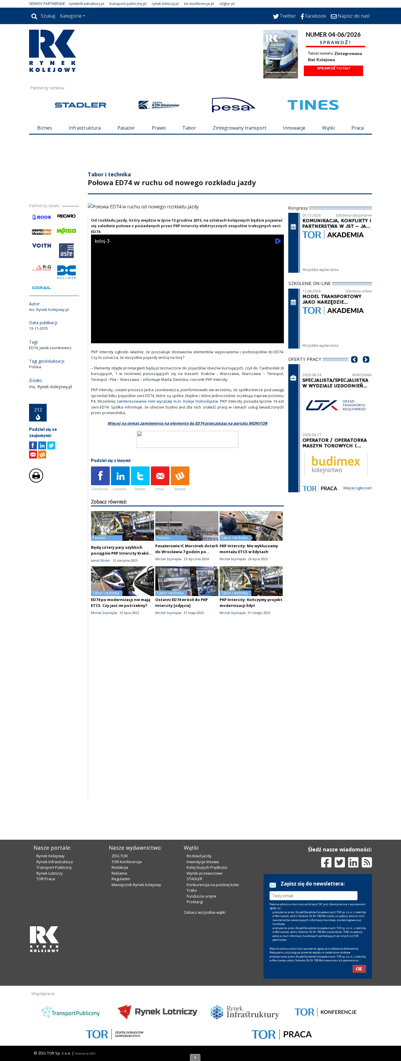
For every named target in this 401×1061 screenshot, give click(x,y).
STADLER (194, 878)
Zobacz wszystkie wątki (204, 912)
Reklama (119, 873)
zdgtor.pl (227, 3)
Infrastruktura (85, 128)
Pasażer (126, 128)
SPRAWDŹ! (335, 42)
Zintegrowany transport (239, 128)
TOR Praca (45, 878)
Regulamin (121, 878)
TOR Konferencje (127, 861)
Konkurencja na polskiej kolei (213, 884)
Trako (192, 890)
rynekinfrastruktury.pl (86, 3)
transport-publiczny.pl (127, 3)
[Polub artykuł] (33, 445)
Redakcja (120, 867)
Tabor (189, 128)
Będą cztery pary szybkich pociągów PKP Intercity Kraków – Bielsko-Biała (121, 553)
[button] (354, 368)
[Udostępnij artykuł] (42, 445)
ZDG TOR (120, 855)
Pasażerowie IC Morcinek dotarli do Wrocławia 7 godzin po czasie (186, 551)
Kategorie (71, 16)
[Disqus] (187, 723)
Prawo (159, 128)
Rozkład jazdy (199, 855)
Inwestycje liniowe (203, 861)
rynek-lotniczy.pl (165, 3)
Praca (357, 128)
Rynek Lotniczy (49, 873)
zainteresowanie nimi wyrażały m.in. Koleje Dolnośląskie (167, 401)
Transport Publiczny (54, 867)
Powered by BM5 (85, 1053)
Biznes (44, 128)
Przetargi (195, 901)
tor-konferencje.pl (199, 3)
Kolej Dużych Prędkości (207, 867)
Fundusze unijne (201, 896)
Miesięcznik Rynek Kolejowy (136, 884)
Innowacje (294, 128)
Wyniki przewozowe (205, 873)
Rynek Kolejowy (50, 855)
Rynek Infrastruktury (54, 861)
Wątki (328, 128)
